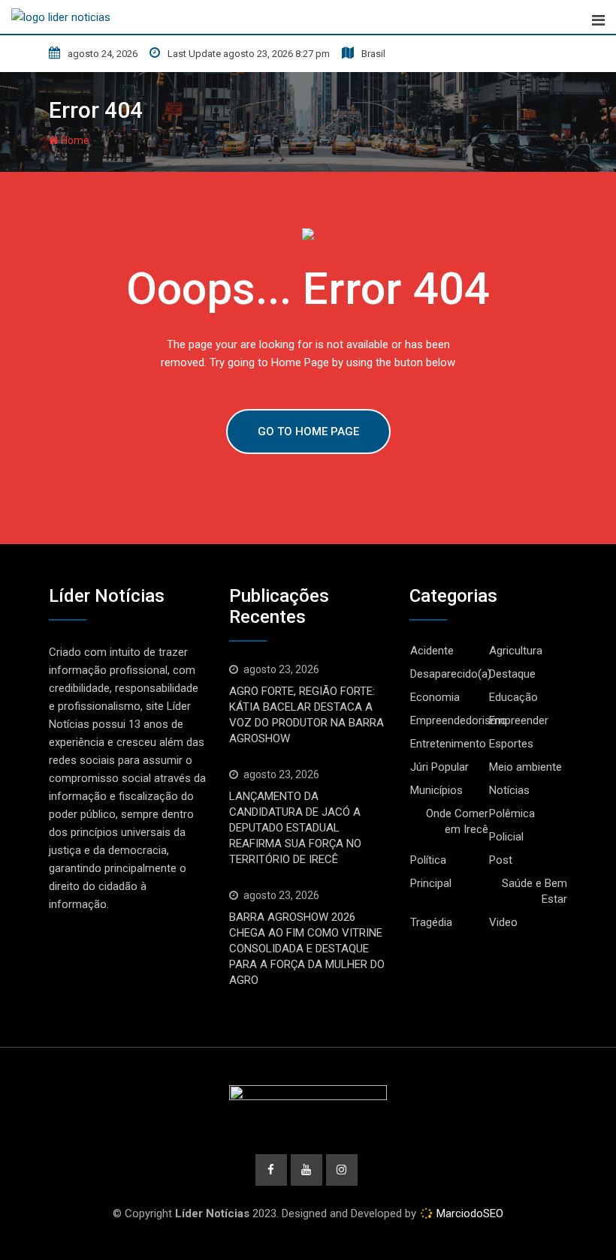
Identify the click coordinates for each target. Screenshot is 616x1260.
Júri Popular (439, 767)
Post (500, 860)
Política (428, 860)
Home (74, 140)
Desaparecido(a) (450, 674)
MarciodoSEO (468, 1213)
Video (503, 922)
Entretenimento (448, 743)
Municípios (436, 790)
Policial (506, 837)
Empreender (518, 720)
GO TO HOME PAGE (308, 431)
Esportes (511, 743)
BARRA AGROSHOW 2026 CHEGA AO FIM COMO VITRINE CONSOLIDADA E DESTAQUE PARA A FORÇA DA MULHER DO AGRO (307, 948)
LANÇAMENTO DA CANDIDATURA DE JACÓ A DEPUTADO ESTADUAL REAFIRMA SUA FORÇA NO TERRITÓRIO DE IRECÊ (295, 827)
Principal (430, 883)
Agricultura (515, 650)
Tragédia (431, 922)
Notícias (509, 790)
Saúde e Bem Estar (534, 891)
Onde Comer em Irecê (457, 821)
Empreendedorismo (458, 720)
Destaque (512, 674)
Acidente (432, 650)
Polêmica (512, 813)
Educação (513, 697)
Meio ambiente (525, 767)
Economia (435, 697)
